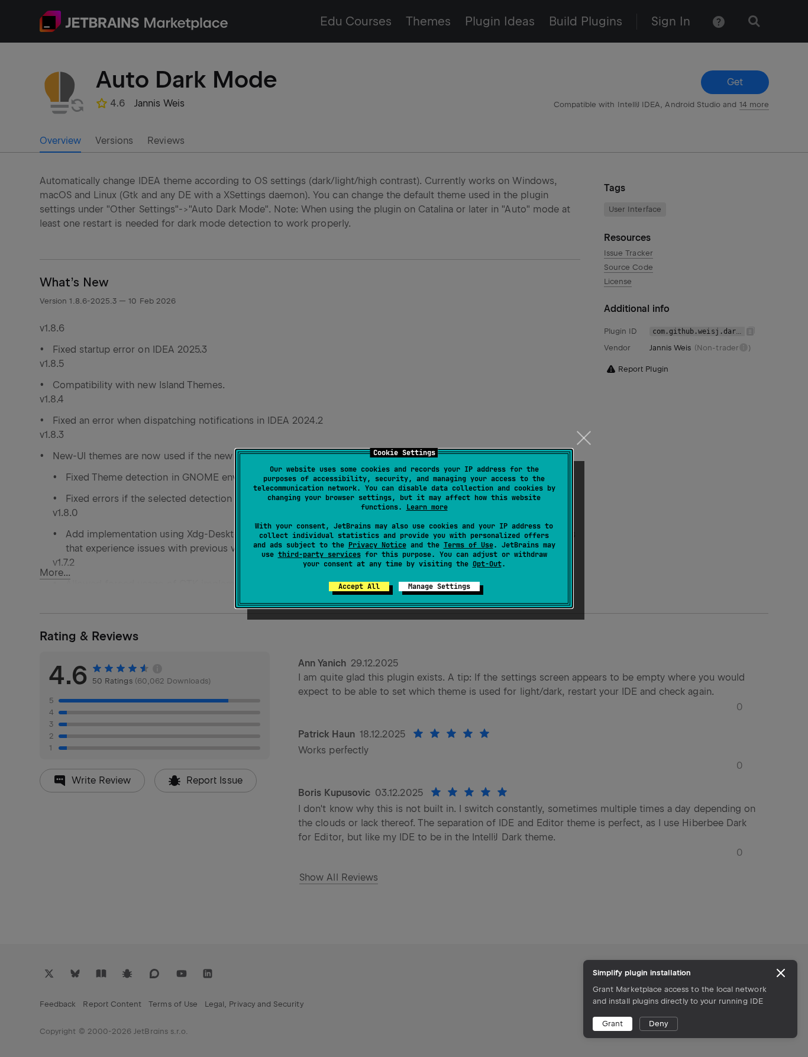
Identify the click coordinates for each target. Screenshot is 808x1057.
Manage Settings (439, 586)
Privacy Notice (377, 545)
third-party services (319, 554)
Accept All (359, 586)
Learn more (427, 507)
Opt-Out (487, 564)
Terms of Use (468, 545)
